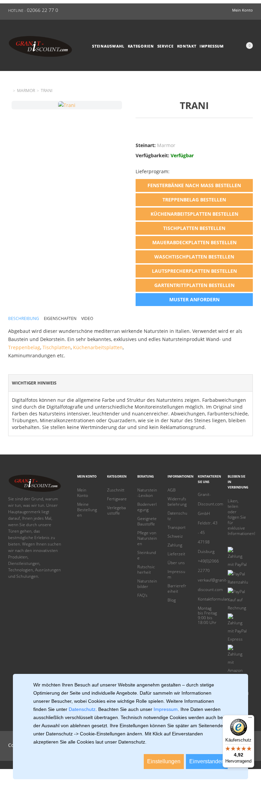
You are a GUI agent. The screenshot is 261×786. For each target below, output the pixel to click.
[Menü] (250, 719)
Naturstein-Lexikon (147, 492)
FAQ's (142, 595)
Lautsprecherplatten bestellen (194, 271)
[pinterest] (230, 542)
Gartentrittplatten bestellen (194, 285)
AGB (172, 490)
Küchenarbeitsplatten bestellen (194, 214)
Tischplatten (56, 347)
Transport (177, 527)
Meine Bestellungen (87, 510)
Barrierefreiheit (177, 588)
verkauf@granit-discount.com (208, 584)
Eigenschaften (60, 318)
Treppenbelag (24, 347)
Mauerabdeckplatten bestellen (194, 242)
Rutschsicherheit (146, 569)
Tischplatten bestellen (194, 228)
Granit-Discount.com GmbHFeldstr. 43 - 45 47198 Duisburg (208, 523)
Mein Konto (82, 492)
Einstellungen (163, 761)
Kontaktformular (208, 599)
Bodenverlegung (147, 507)
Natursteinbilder (147, 583)
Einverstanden (206, 761)
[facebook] (240, 542)
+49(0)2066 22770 (208, 565)
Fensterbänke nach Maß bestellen (194, 185)
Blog (172, 600)
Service (165, 46)
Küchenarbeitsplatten (98, 347)
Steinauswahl (108, 46)
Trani (46, 90)
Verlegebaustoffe (116, 510)
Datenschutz (177, 516)
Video (87, 318)
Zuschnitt (115, 490)
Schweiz (175, 536)
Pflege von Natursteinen (147, 538)
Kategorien (141, 46)
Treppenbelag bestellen (194, 199)
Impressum (211, 46)
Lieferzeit (176, 554)
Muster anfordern (194, 299)
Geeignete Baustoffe (147, 521)
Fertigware (117, 499)
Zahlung (175, 545)
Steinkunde (146, 555)
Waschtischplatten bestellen (194, 256)
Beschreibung (23, 318)
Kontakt (186, 46)
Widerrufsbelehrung (177, 501)
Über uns (176, 563)
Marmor (26, 90)
